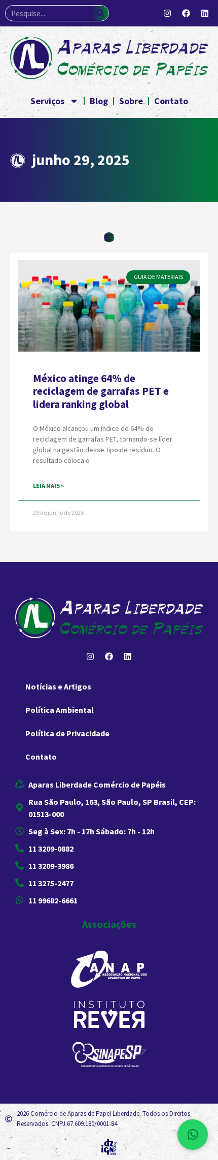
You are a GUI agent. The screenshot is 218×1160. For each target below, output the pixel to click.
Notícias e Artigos (58, 686)
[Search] (100, 13)
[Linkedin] (205, 13)
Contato (171, 101)
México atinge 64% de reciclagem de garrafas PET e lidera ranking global (101, 391)
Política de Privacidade (67, 733)
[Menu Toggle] (109, 237)
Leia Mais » (48, 485)
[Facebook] (186, 13)
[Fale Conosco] (192, 1134)
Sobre (131, 101)
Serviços (47, 101)
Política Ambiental (59, 710)
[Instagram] (167, 13)
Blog (99, 101)
